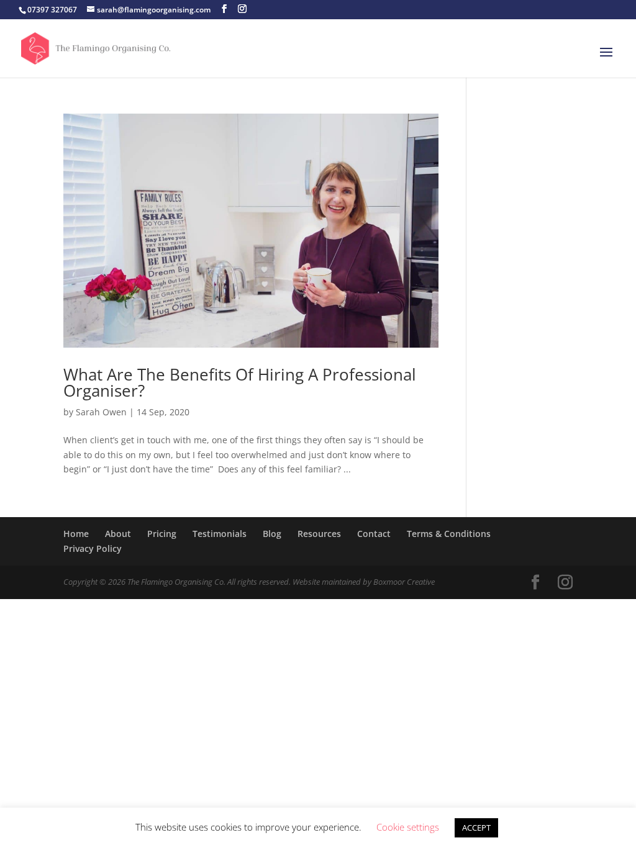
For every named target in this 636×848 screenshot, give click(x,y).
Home (76, 533)
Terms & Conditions (449, 533)
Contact (374, 533)
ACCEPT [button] (476, 827)
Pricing (161, 533)
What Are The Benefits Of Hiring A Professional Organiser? (239, 382)
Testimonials (220, 533)
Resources (319, 533)
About (118, 533)
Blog (272, 533)
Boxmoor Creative (404, 581)
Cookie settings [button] (407, 827)
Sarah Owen (101, 412)
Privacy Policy (92, 548)
